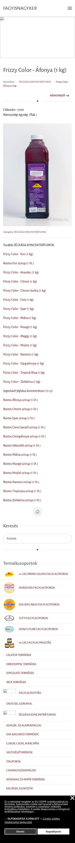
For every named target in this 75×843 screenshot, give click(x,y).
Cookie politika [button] (51, 818)
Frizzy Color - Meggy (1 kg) (20, 336)
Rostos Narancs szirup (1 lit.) (21, 482)
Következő (57, 95)
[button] (70, 8)
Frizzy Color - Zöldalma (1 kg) (21, 381)
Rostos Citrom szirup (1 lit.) (20, 409)
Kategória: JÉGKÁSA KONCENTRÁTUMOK (24, 232)
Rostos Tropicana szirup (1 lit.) (22, 491)
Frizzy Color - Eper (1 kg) (18, 308)
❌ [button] (72, 798)
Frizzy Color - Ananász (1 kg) (21, 272)
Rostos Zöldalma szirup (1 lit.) (22, 500)
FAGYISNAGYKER (20, 8)
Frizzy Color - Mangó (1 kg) (20, 327)
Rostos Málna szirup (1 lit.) (20, 454)
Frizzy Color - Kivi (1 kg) (18, 254)
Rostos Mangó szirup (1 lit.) (20, 463)
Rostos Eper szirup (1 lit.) (19, 418)
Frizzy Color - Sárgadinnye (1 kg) (23, 363)
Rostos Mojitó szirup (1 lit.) (20, 473)
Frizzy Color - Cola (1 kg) (18, 299)
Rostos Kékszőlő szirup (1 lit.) (22, 445)
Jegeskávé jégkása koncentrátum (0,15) (28, 391)
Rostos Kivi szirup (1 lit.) (18, 263)
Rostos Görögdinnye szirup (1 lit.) (24, 436)
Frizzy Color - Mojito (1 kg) (20, 345)
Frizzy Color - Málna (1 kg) (19, 318)
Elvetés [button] (20, 831)
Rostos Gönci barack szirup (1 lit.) (24, 427)
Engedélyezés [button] (53, 831)
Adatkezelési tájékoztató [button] (18, 822)
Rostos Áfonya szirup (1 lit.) (20, 400)
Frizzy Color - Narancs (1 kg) (21, 354)
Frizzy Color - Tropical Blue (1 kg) (24, 372)
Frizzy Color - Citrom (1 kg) (20, 281)
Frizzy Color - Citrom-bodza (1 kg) (24, 290)
